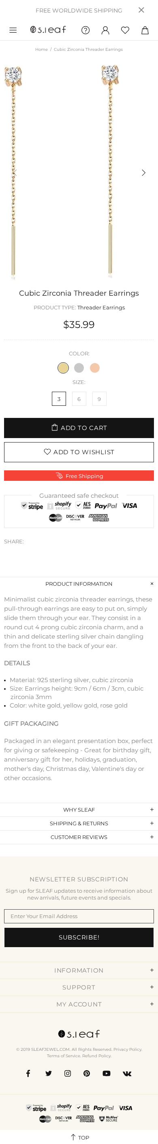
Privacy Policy (127, 1049)
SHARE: (14, 541)
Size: (79, 382)
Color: (79, 353)
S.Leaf (48, 30)
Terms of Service (63, 1055)
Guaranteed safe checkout (79, 495)
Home (41, 49)
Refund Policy (96, 1055)
